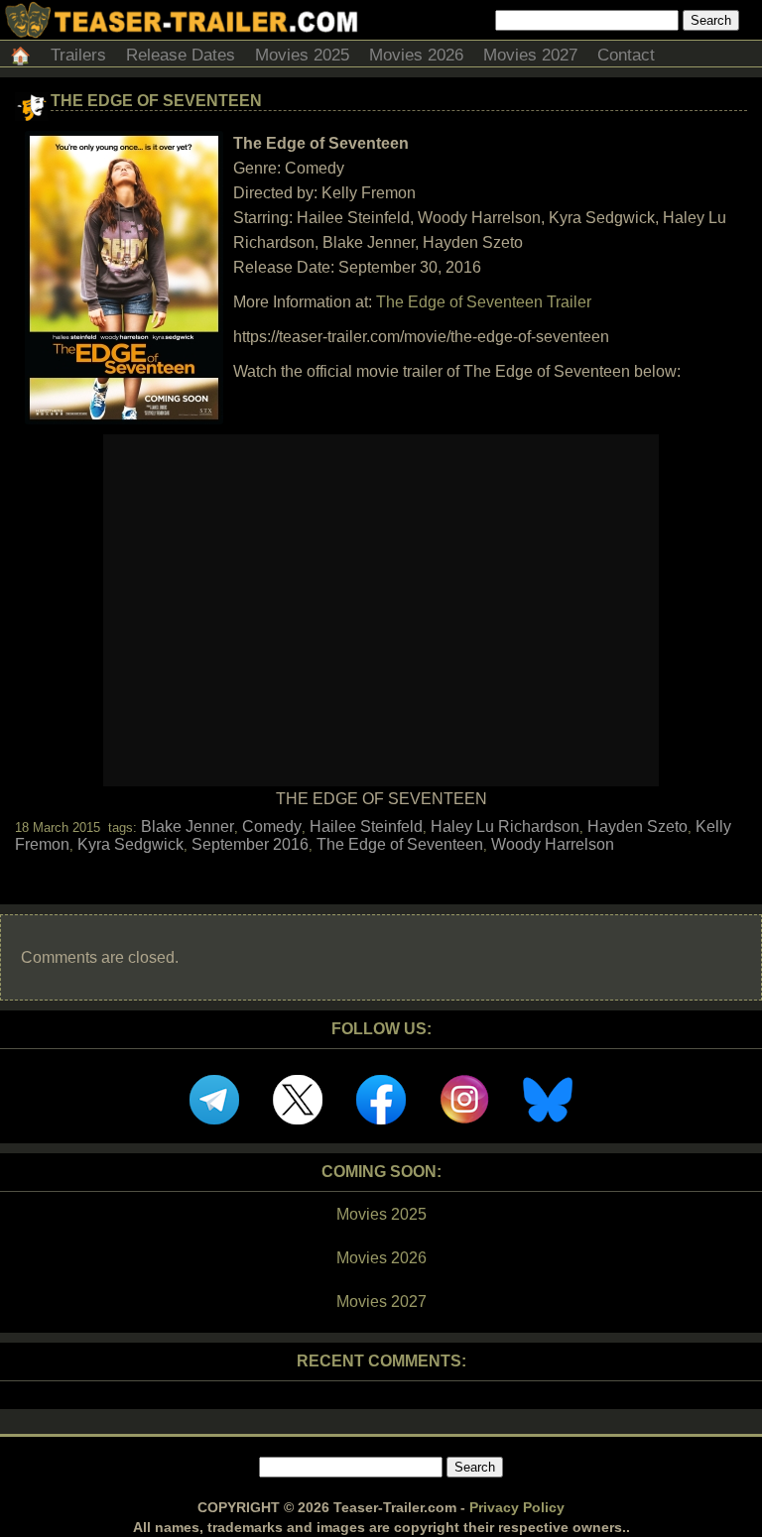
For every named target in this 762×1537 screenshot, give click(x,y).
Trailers (78, 55)
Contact (626, 55)
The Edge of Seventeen (156, 100)
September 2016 (250, 844)
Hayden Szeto (637, 826)
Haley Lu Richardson (505, 826)
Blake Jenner (187, 826)
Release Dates (180, 55)
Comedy (272, 826)
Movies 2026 (416, 55)
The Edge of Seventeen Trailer (483, 302)
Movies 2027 (530, 55)
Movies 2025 (302, 55)
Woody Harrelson (552, 844)
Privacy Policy (517, 1507)
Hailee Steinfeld (366, 826)
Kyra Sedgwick (130, 844)
